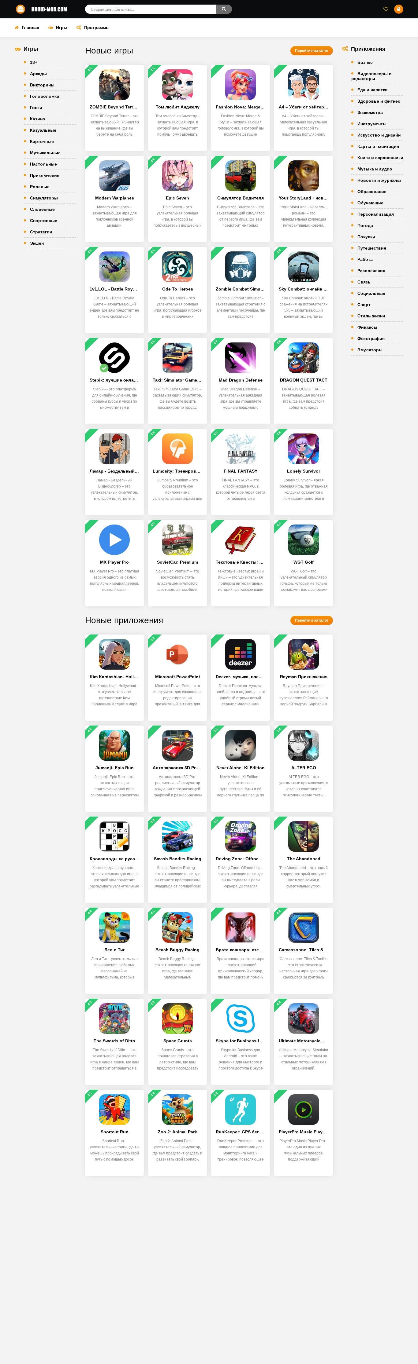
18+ (33, 62)
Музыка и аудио (374, 168)
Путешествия (371, 248)
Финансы (367, 327)
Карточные (42, 141)
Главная (30, 27)
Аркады (38, 73)
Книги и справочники (380, 157)
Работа (365, 259)
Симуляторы (44, 198)
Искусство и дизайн (379, 135)
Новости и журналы (379, 180)
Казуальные (43, 130)
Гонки (36, 107)
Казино (37, 118)
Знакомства (370, 112)
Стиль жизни (371, 315)
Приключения (44, 175)
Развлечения (371, 270)
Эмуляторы (370, 349)
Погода (365, 225)
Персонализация (375, 214)
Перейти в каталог (311, 51)
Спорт (364, 304)
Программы (97, 27)
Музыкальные (45, 152)
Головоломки (44, 96)
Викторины (42, 84)
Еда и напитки (372, 89)
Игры (61, 27)
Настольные (43, 164)
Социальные (371, 293)
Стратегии (41, 231)
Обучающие (370, 202)
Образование (371, 191)
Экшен (37, 243)
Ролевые (40, 186)
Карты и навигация (378, 146)
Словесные (42, 209)
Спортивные (43, 220)
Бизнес (365, 62)
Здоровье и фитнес (378, 101)
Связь (364, 282)
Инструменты (371, 123)
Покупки (366, 236)
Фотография (371, 338)
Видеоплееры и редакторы (371, 76)
